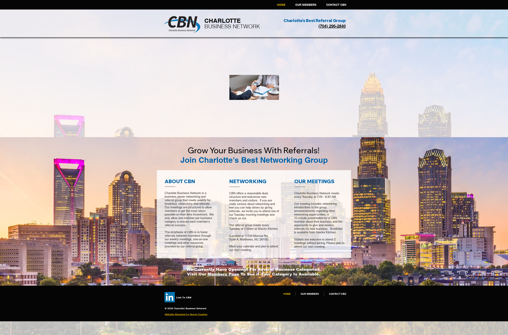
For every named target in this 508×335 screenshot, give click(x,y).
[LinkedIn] (170, 297)
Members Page (223, 274)
